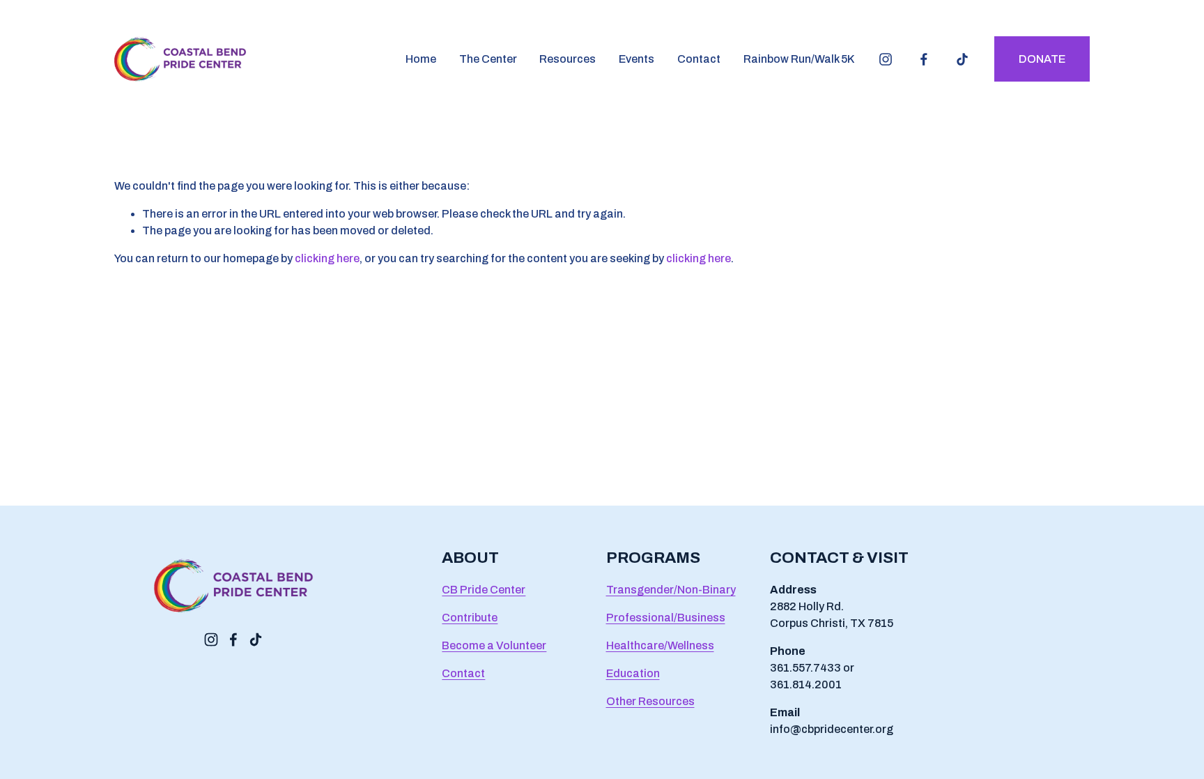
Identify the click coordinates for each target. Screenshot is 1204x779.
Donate (1042, 59)
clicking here (327, 258)
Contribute (469, 617)
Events (636, 59)
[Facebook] (924, 59)
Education (633, 673)
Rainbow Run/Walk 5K (798, 59)
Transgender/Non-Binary (671, 590)
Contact (698, 59)
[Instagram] (885, 59)
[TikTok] (962, 59)
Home (421, 59)
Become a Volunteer (494, 645)
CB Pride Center (483, 590)
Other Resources (650, 701)
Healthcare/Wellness (660, 645)
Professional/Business (665, 617)
